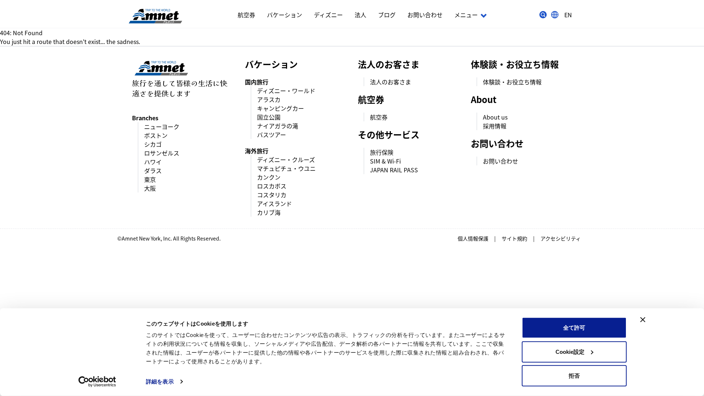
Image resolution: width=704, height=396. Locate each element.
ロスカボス (271, 186)
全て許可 (574, 327)
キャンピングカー (280, 108)
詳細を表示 (160, 381)
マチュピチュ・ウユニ (286, 168)
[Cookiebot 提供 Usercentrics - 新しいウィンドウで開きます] (97, 381)
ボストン (156, 135)
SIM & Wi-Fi (385, 161)
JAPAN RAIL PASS (394, 169)
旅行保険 (381, 152)
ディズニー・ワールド (286, 90)
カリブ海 (268, 212)
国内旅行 (256, 81)
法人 (360, 14)
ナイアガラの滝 (277, 125)
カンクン (268, 177)
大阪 (150, 188)
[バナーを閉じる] (642, 319)
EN (568, 14)
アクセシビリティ (560, 238)
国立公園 (268, 117)
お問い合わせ (425, 14)
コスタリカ (271, 194)
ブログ (387, 14)
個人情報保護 (473, 238)
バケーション (284, 14)
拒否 (574, 376)
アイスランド (274, 203)
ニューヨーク (161, 126)
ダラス (153, 170)
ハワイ (153, 161)
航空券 (246, 14)
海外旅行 (256, 150)
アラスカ (268, 99)
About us (495, 117)
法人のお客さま (390, 81)
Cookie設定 (570, 351)
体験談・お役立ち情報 (512, 81)
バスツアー (271, 134)
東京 (150, 179)
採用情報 (494, 125)
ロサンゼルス (161, 152)
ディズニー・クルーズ (286, 159)
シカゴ (153, 144)
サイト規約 (514, 238)
